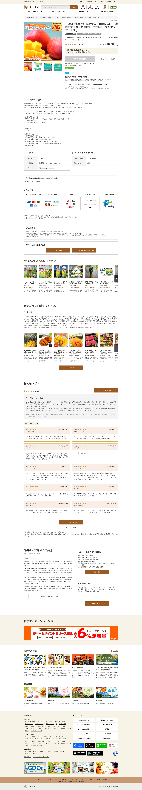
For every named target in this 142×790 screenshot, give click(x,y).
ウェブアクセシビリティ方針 (92, 779)
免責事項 (105, 779)
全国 (25, 553)
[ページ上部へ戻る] (135, 777)
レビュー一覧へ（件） (71, 522)
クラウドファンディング (112, 2)
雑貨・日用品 (61, 726)
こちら (41, 218)
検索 (74, 7)
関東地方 (42, 751)
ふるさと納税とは (84, 720)
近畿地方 (56, 751)
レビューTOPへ (71, 527)
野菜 (56, 721)
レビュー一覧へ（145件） (106, 390)
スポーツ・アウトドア (31, 728)
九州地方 (34, 753)
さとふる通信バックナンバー (84, 738)
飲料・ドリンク (39, 724)
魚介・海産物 (31, 721)
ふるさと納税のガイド (82, 7)
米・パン (40, 721)
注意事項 (68, 65)
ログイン (80, 2)
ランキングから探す (29, 734)
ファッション (46, 728)
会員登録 (107, 729)
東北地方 (35, 751)
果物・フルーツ (43, 168)
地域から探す (27, 749)
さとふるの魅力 (107, 738)
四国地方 (27, 753)
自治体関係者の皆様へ (71, 781)
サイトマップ (37, 779)
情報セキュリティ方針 (77, 779)
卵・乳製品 (62, 721)
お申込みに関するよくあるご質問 (84, 250)
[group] (43, 41)
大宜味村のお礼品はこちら (97, 603)
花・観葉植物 (61, 728)
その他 (69, 728)
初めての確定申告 (107, 724)
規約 (56, 779)
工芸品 (54, 728)
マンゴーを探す (71, 367)
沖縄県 (31, 553)
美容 (40, 728)
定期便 (26, 731)
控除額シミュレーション (107, 720)
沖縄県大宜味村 (70, 34)
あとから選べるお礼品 (36, 731)
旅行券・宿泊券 (42, 726)
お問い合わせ (58, 250)
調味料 (26, 726)
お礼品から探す (28, 719)
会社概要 (60, 781)
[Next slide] (116, 278)
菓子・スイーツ (50, 724)
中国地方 (62, 751)
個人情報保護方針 (64, 779)
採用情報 (81, 781)
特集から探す (27, 757)
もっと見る (115, 651)
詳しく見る (97, 572)
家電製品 (33, 726)
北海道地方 (28, 751)
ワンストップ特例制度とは (84, 724)
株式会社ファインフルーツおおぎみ (50, 163)
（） (82, 44)
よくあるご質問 (99, 2)
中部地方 (49, 751)
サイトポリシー (48, 779)
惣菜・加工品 (62, 724)
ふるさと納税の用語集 (84, 729)
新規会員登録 (88, 2)
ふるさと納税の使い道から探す (41, 757)
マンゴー (51, 168)
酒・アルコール (29, 724)
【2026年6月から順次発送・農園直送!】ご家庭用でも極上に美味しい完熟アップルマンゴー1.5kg (91, 27)
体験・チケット (52, 726)
